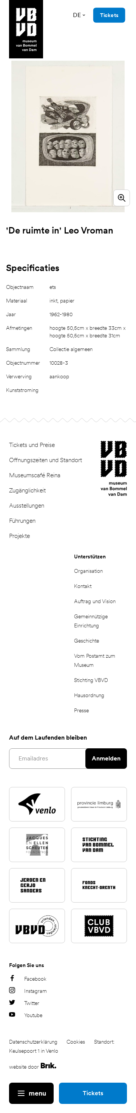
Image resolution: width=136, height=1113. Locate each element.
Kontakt (82, 586)
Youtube (33, 1015)
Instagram (35, 991)
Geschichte (86, 641)
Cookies (75, 1042)
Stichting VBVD (91, 680)
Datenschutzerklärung (33, 1042)
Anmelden (106, 758)
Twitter (31, 1003)
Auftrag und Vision (95, 601)
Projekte (19, 535)
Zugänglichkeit (27, 490)
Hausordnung (89, 695)
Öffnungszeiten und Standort (45, 460)
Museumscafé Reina (34, 475)
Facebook (35, 979)
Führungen (22, 520)
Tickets (93, 1093)
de (77, 15)
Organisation (88, 571)
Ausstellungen (26, 505)
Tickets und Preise (32, 444)
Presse (81, 710)
